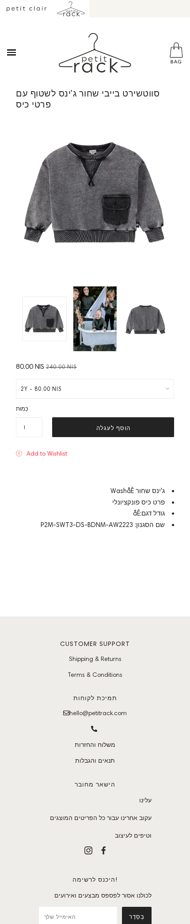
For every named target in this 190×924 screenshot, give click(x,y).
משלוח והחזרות (95, 745)
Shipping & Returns (95, 659)
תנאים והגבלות (95, 760)
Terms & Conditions (95, 675)
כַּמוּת (22, 408)
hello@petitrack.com (98, 713)
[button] (41, 453)
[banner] (95, 53)
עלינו (145, 800)
